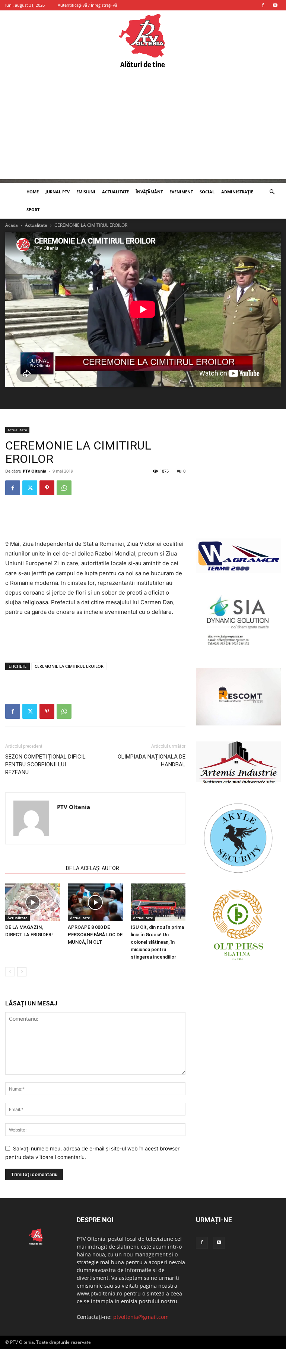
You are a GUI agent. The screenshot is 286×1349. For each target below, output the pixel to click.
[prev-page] (10, 971)
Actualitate (115, 191)
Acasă (11, 225)
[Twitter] (29, 487)
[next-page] (21, 971)
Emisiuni (85, 191)
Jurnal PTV (57, 191)
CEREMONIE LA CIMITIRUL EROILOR (69, 666)
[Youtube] (275, 5)
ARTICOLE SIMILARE (33, 868)
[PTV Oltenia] (143, 40)
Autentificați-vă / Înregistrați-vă (87, 5)
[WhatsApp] (64, 487)
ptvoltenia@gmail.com (141, 1316)
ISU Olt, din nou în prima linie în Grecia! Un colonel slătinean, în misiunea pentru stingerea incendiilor (157, 942)
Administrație (237, 191)
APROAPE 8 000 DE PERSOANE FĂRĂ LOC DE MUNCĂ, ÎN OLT (95, 934)
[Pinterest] (46, 487)
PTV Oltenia (35, 471)
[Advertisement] (143, 127)
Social (207, 191)
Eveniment (181, 191)
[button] (272, 192)
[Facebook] (262, 5)
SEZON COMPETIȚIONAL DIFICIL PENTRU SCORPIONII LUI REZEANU (45, 764)
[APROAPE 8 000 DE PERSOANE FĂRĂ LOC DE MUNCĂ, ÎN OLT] (95, 902)
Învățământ (149, 191)
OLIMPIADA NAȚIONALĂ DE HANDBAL (151, 760)
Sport (32, 209)
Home (32, 191)
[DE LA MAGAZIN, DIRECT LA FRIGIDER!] (32, 902)
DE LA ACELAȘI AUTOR (92, 868)
